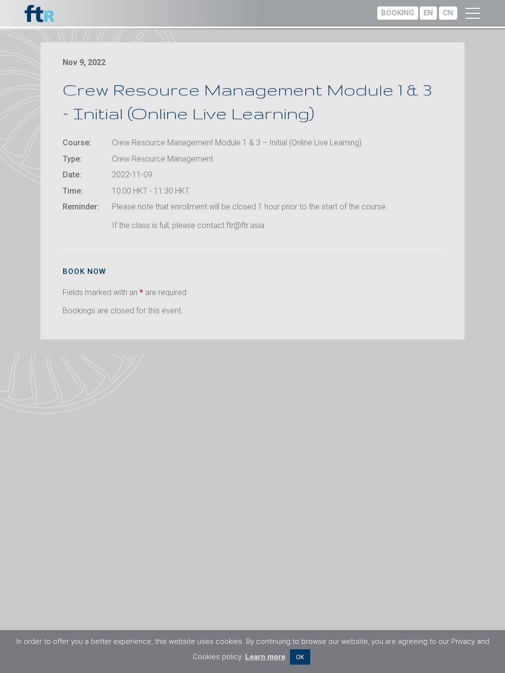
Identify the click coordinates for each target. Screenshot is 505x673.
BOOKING (397, 12)
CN (448, 12)
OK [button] (300, 657)
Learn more (265, 656)
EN (428, 12)
